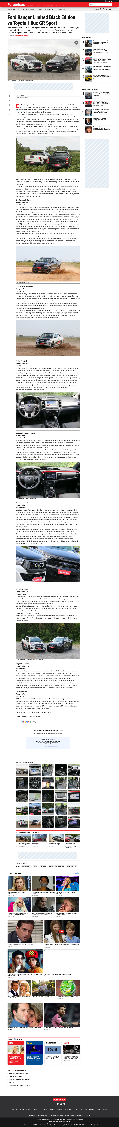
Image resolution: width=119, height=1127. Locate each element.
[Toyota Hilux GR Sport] (48, 770)
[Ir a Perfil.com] (108, 1)
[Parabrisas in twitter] (107, 9)
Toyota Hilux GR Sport (72, 866)
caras (16, 1043)
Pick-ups (35, 866)
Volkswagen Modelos (31, 9)
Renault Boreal (20, 9)
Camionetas (43, 866)
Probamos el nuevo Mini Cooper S (19, 1073)
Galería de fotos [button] (21, 35)
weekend (71, 1043)
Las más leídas (88, 38)
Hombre (52, 1109)
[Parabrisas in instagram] (101, 9)
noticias (34, 1043)
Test (56, 5)
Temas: (18, 866)
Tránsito (87, 1115)
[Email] (9, 114)
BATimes (105, 1109)
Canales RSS (32, 1115)
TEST (9, 13)
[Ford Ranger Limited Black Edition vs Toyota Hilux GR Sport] (22, 809)
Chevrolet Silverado (60, 9)
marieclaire (53, 1043)
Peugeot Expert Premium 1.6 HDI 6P (20, 1085)
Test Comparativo (26, 866)
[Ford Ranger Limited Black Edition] (35, 770)
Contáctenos (52, 1115)
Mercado (50, 5)
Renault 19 (40, 9)
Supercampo (68, 1109)
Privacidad (60, 1115)
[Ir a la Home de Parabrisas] (16, 4)
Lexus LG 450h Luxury (15, 1076)
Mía (86, 1109)
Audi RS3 (11, 1082)
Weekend (59, 1109)
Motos (43, 5)
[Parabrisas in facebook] (104, 9)
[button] (76, 43)
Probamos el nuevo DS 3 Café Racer (20, 1079)
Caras (22, 1109)
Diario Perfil (14, 1109)
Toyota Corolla (49, 9)
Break (98, 1109)
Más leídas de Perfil (90, 89)
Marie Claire (37, 1109)
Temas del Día (11, 9)
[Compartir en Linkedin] (9, 110)
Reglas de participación (77, 1115)
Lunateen (91, 1109)
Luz (81, 1109)
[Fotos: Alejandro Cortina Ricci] (22, 770)
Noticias (30, 5)
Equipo (67, 1115)
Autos (37, 5)
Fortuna (45, 1109)
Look (75, 1109)
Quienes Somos (42, 1115)
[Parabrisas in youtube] (110, 9)
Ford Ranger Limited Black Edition (56, 866)
